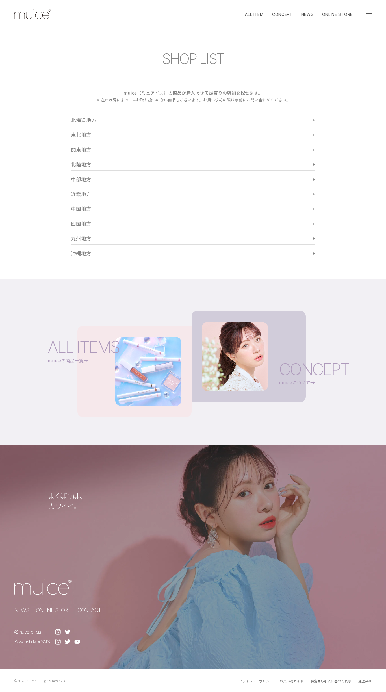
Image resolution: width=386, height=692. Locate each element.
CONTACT (89, 610)
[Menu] (369, 14)
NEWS (307, 14)
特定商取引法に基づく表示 (331, 680)
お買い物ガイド (291, 680)
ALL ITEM (254, 14)
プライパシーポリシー (256, 680)
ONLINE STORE (337, 14)
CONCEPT (282, 14)
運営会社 (365, 680)
